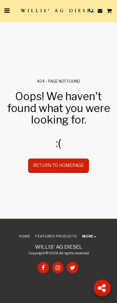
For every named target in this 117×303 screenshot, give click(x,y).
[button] (7, 11)
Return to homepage (58, 165)
